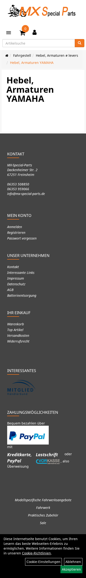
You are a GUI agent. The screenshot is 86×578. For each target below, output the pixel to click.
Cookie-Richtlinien (36, 553)
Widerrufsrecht (18, 341)
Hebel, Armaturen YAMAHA (32, 62)
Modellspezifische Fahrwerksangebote (43, 500)
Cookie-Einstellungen (43, 561)
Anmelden (14, 227)
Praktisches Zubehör (43, 515)
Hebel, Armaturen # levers (57, 55)
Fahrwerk (43, 507)
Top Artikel (15, 329)
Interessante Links (20, 272)
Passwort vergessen (22, 238)
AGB (10, 289)
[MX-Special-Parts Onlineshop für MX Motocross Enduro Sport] (43, 11)
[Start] (6, 55)
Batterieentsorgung (21, 295)
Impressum (15, 278)
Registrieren (16, 232)
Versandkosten (18, 335)
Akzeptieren (71, 569)
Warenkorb (15, 324)
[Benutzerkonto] (34, 32)
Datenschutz (16, 284)
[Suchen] (79, 43)
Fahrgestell (22, 55)
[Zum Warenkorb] (22, 33)
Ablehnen (73, 561)
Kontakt (13, 267)
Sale (43, 523)
